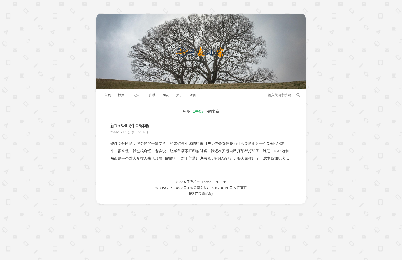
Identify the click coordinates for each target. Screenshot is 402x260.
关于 (179, 95)
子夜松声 (193, 182)
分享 (131, 132)
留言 (193, 95)
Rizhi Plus (219, 182)
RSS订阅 (195, 194)
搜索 (298, 95)
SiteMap (207, 194)
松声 (121, 95)
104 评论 (142, 132)
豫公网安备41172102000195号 (211, 188)
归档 (152, 95)
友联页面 (240, 188)
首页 (107, 95)
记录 (137, 95)
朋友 (166, 95)
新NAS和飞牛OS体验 (129, 125)
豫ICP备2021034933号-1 (172, 188)
